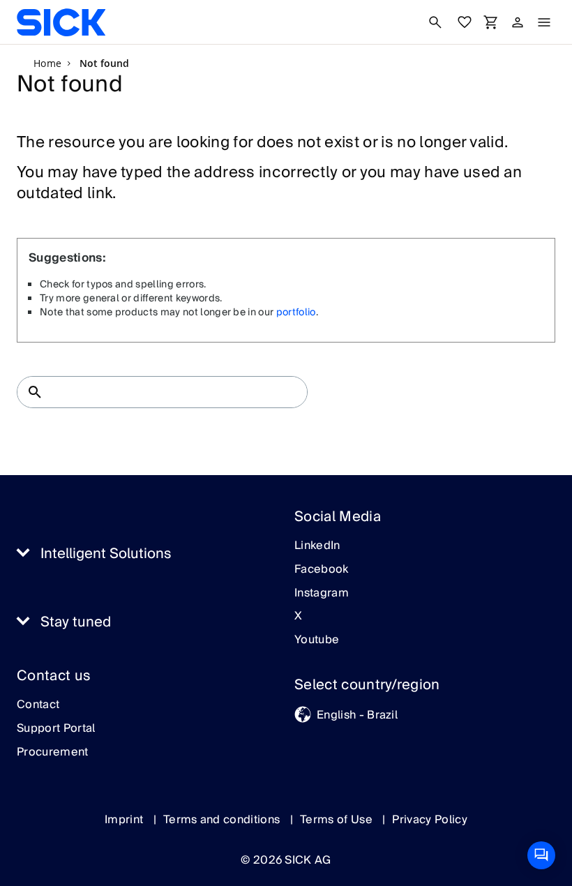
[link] (61, 22)
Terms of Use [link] (337, 819)
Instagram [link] (321, 594)
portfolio (296, 312)
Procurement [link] (53, 753)
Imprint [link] (125, 819)
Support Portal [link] (56, 729)
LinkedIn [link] (317, 546)
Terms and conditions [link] (223, 819)
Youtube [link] (316, 640)
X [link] (298, 617)
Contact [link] (38, 705)
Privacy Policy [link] (429, 819)
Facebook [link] (321, 570)
